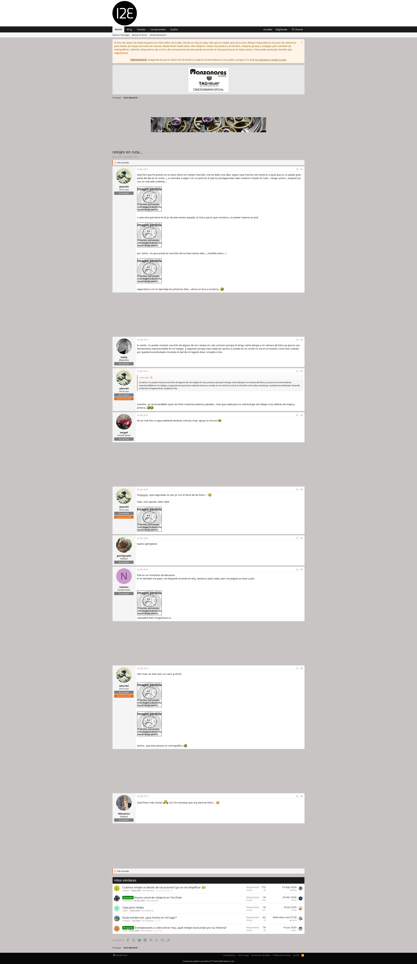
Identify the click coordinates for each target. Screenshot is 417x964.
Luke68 (125, 890)
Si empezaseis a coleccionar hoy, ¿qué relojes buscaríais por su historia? (181, 927)
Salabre (293, 890)
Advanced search (158, 34)
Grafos (174, 29)
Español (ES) (121, 955)
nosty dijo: (144, 377)
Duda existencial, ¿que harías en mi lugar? (149, 917)
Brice (294, 900)
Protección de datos (261, 955)
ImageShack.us (162, 617)
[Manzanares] (208, 80)
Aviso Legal (243, 955)
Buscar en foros (139, 34)
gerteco (293, 920)
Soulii (124, 930)
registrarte (121, 52)
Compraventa (157, 29)
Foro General (148, 890)
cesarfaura (127, 900)
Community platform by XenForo (208, 961)
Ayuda (296, 955)
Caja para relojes (133, 907)
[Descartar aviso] (301, 42)
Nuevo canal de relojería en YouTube (158, 897)
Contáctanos (229, 955)
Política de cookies (282, 955)
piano (294, 930)
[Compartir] (297, 169)
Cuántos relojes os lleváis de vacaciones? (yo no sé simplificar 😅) (164, 887)
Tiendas (141, 29)
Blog (129, 29)
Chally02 (126, 920)
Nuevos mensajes (120, 34)
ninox (294, 910)
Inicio (118, 29)
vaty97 (125, 910)
